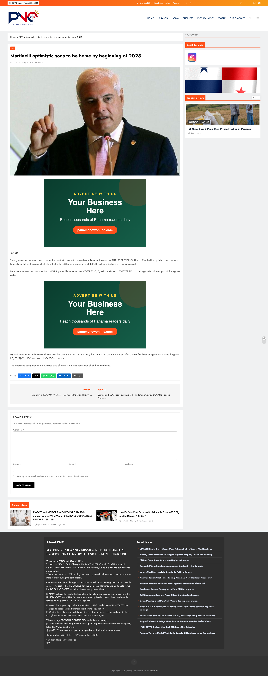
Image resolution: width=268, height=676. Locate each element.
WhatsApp (50, 375)
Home (150, 18)
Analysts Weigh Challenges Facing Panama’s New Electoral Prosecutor (176, 577)
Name (17, 464)
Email (78, 375)
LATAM (175, 18)
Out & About (237, 18)
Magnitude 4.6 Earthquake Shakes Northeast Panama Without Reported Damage (177, 608)
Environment (205, 18)
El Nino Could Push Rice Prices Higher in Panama (165, 560)
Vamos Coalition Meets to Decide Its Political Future (166, 571)
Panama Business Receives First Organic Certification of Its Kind (172, 583)
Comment (18, 429)
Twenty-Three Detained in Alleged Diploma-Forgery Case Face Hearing (176, 554)
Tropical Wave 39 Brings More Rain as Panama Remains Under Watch (175, 621)
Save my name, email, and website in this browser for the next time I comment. (52, 476)
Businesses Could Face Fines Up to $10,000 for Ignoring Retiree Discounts (177, 615)
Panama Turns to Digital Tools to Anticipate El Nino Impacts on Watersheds (177, 633)
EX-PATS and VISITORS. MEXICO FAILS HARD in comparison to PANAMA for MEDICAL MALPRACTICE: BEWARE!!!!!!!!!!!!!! (62, 515)
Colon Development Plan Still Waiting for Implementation (169, 600)
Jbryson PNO (41, 524)
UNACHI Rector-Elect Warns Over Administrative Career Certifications (176, 548)
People (222, 18)
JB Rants (163, 18)
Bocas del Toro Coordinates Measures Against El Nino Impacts (152, 3)
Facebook (25, 375)
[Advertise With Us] (95, 213)
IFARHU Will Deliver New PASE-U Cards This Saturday (167, 627)
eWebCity (153, 670)
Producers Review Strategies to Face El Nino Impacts (167, 589)
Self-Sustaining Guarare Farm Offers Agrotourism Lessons (169, 595)
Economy (193, 122)
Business (188, 18)
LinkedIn (65, 375)
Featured (204, 122)
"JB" (12, 48)
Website (129, 464)
